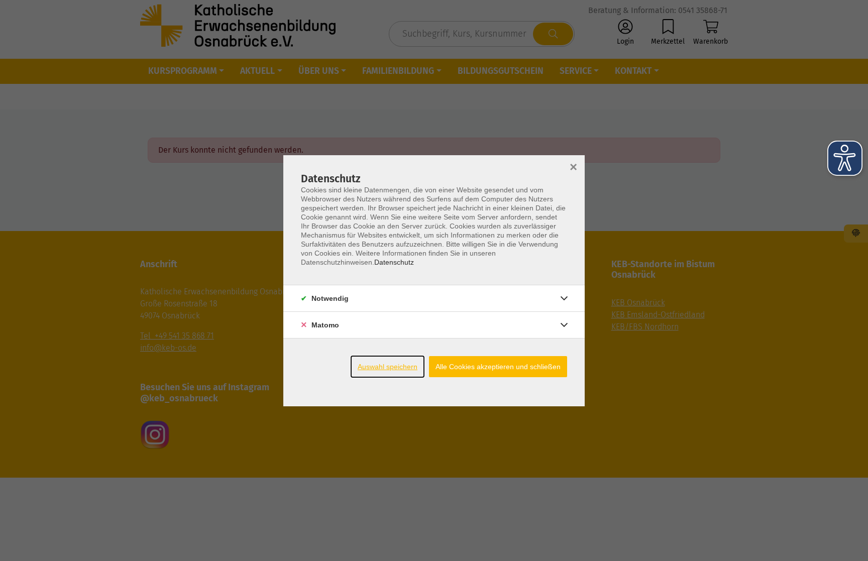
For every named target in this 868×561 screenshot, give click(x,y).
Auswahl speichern (387, 367)
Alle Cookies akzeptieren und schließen (498, 367)
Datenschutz (394, 262)
